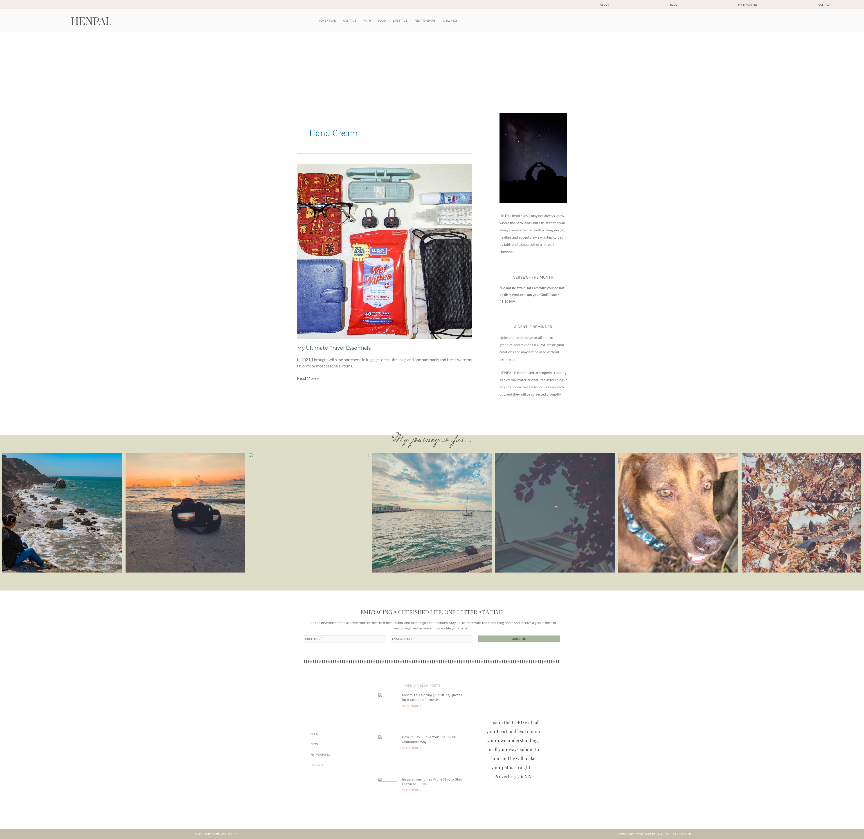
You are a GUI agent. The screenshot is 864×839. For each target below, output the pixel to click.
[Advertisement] (432, 65)
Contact (824, 4)
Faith (367, 20)
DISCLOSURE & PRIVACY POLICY (216, 834)
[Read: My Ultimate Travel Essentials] (384, 250)
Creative (349, 20)
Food (382, 20)
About (604, 4)
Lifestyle (400, 20)
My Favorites (748, 4)
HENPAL (91, 20)
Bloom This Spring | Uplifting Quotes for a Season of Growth (432, 697)
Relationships (424, 20)
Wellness (450, 20)
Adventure (327, 20)
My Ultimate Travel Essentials (334, 348)
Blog (673, 4)
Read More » (308, 378)
